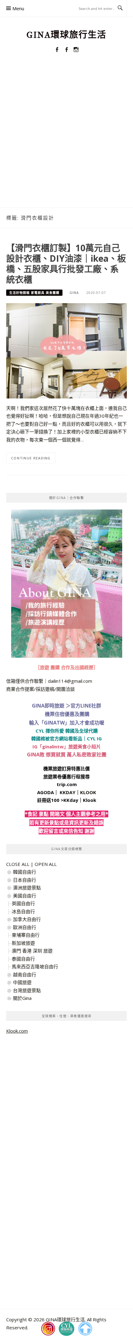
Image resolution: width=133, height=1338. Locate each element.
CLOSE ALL (17, 864)
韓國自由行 (24, 872)
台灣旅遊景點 (27, 990)
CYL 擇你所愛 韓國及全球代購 (67, 731)
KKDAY (67, 792)
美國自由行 (24, 896)
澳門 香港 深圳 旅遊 (32, 951)
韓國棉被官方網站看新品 (56, 738)
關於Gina (22, 998)
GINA (74, 292)
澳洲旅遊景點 (27, 887)
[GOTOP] (85, 1328)
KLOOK (88, 792)
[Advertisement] (66, 137)
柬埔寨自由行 (26, 935)
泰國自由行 (23, 959)
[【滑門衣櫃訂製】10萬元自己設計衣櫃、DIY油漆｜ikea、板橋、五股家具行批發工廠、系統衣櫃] (66, 350)
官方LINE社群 (86, 705)
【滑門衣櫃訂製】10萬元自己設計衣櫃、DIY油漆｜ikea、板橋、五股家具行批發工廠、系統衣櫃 (66, 263)
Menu (18, 8)
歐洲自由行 (24, 927)
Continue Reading (31, 458)
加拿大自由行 (27, 919)
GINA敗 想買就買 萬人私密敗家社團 (66, 754)
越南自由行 (24, 974)
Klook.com (17, 1031)
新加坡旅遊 (23, 943)
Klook (89, 800)
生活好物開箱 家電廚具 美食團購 (34, 292)
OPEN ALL (46, 864)
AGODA (45, 792)
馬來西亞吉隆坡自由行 (35, 966)
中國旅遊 (22, 982)
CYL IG (94, 738)
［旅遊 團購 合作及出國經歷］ (66, 667)
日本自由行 (24, 880)
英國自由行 (23, 903)
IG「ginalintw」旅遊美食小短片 (66, 746)
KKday (70, 800)
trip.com (67, 784)
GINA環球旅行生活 (66, 35)
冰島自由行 (23, 911)
